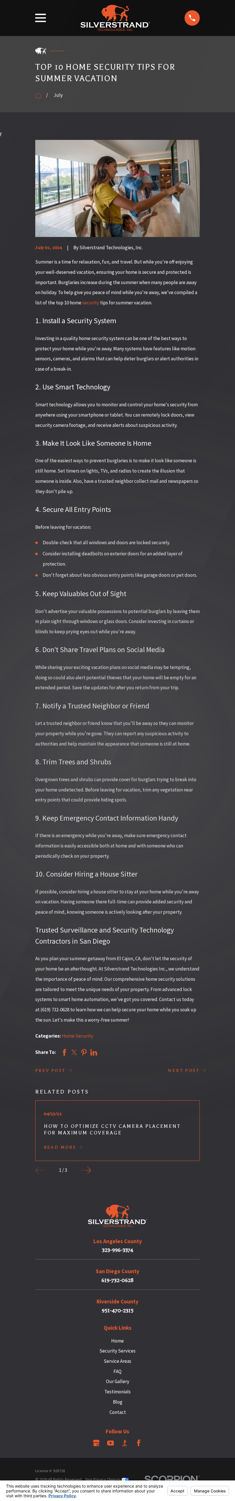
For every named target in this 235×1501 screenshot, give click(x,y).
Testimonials (117, 1392)
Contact (117, 1412)
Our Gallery (117, 1381)
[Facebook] (138, 1443)
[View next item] (85, 1170)
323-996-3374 (117, 1250)
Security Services (117, 1351)
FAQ (117, 1371)
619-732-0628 (117, 1280)
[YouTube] (110, 1443)
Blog (117, 1402)
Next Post (184, 1070)
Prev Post (50, 1070)
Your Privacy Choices (103, 1479)
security (90, 303)
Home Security (77, 1036)
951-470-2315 (118, 1311)
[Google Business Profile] (96, 1443)
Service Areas (117, 1361)
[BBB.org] (124, 1443)
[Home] (115, 18)
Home (117, 1341)
